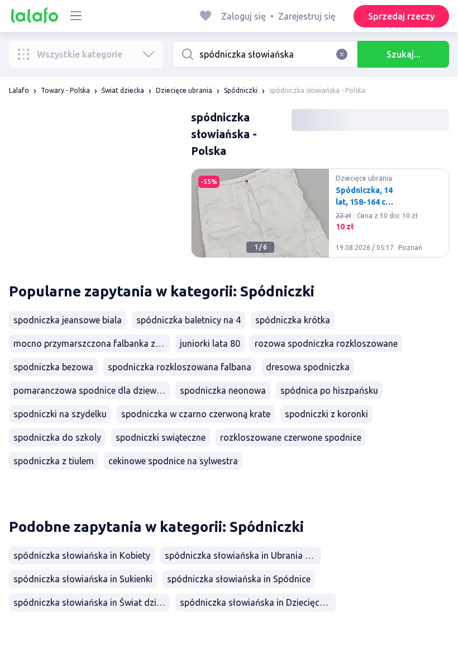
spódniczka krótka (292, 320)
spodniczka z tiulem (53, 461)
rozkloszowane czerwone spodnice (290, 437)
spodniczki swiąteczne (161, 437)
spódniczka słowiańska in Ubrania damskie (243, 555)
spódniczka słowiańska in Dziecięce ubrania (258, 602)
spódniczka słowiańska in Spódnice (239, 579)
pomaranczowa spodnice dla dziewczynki (91, 390)
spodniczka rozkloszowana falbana (179, 367)
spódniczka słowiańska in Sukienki (82, 579)
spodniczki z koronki (326, 414)
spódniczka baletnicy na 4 (188, 320)
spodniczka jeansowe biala (67, 320)
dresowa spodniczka (308, 367)
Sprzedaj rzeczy (401, 16)
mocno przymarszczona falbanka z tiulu (91, 343)
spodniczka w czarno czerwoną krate (195, 414)
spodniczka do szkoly (57, 437)
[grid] (320, 217)
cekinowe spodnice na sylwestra (173, 461)
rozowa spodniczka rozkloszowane (326, 343)
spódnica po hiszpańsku (329, 390)
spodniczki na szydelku (60, 414)
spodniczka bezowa (53, 367)
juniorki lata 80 (210, 343)
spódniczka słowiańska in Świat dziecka (91, 602)
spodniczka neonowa (223, 390)
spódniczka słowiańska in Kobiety (81, 555)
